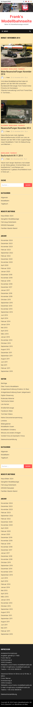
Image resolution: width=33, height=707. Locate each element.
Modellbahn (13, 69)
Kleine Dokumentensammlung (11, 417)
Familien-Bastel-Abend (9, 228)
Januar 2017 (5, 290)
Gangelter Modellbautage (10, 219)
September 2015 (7, 303)
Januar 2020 (5, 271)
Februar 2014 (5, 321)
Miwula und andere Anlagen (11, 433)
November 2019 (6, 278)
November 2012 (6, 340)
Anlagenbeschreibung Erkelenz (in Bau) (15, 389)
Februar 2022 (6, 256)
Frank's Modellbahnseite (16, 18)
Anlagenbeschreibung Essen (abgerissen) (16, 392)
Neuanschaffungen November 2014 (16, 128)
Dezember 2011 (6, 352)
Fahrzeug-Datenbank (8, 222)
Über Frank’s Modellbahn (10, 386)
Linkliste (4, 421)
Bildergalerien (6, 424)
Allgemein (4, 69)
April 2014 (4, 318)
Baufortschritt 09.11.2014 (12, 155)
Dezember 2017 (6, 287)
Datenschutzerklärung (9, 439)
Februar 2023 (6, 250)
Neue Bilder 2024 (7, 216)
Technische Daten (7, 401)
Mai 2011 (4, 365)
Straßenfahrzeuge (7, 408)
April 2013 (4, 331)
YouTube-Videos (7, 414)
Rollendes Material (7, 398)
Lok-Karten (5, 404)
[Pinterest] (29, 1)
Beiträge (4, 383)
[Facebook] (24, 1)
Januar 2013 (5, 337)
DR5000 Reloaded (7, 225)
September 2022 (7, 253)
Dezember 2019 (6, 274)
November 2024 (7, 240)
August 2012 (5, 349)
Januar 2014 (5, 324)
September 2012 (7, 346)
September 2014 (7, 312)
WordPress (18, 704)
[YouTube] (26, 1)
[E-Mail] (31, 1)
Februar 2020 (6, 268)
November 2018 (6, 284)
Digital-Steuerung (7, 395)
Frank (8, 77)
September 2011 (6, 356)
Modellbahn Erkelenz (8, 430)
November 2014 (6, 309)
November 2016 (6, 296)
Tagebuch (21, 69)
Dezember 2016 (6, 293)
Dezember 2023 (6, 243)
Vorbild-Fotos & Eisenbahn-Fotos (13, 436)
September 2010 (7, 371)
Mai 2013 (4, 327)
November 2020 (7, 262)
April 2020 (4, 265)
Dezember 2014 (6, 306)
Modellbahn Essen (7, 426)
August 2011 (5, 359)
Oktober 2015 (6, 299)
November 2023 (7, 246)
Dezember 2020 (6, 259)
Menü (6, 31)
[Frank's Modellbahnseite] (16, 7)
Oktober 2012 (6, 343)
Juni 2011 (4, 362)
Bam (26, 704)
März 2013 (4, 334)
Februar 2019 (5, 281)
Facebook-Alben (7, 411)
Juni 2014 (4, 315)
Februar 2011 (5, 368)
